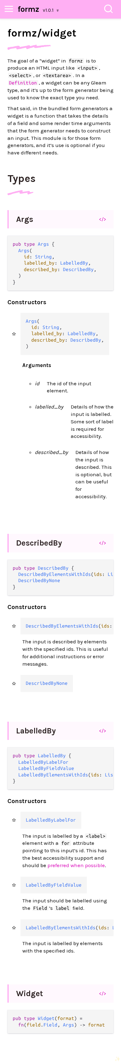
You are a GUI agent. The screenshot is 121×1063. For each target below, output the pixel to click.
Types (21, 178)
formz (28, 9)
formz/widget (41, 33)
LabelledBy (36, 730)
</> (102, 219)
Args (24, 219)
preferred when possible (76, 865)
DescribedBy (39, 542)
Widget (29, 993)
